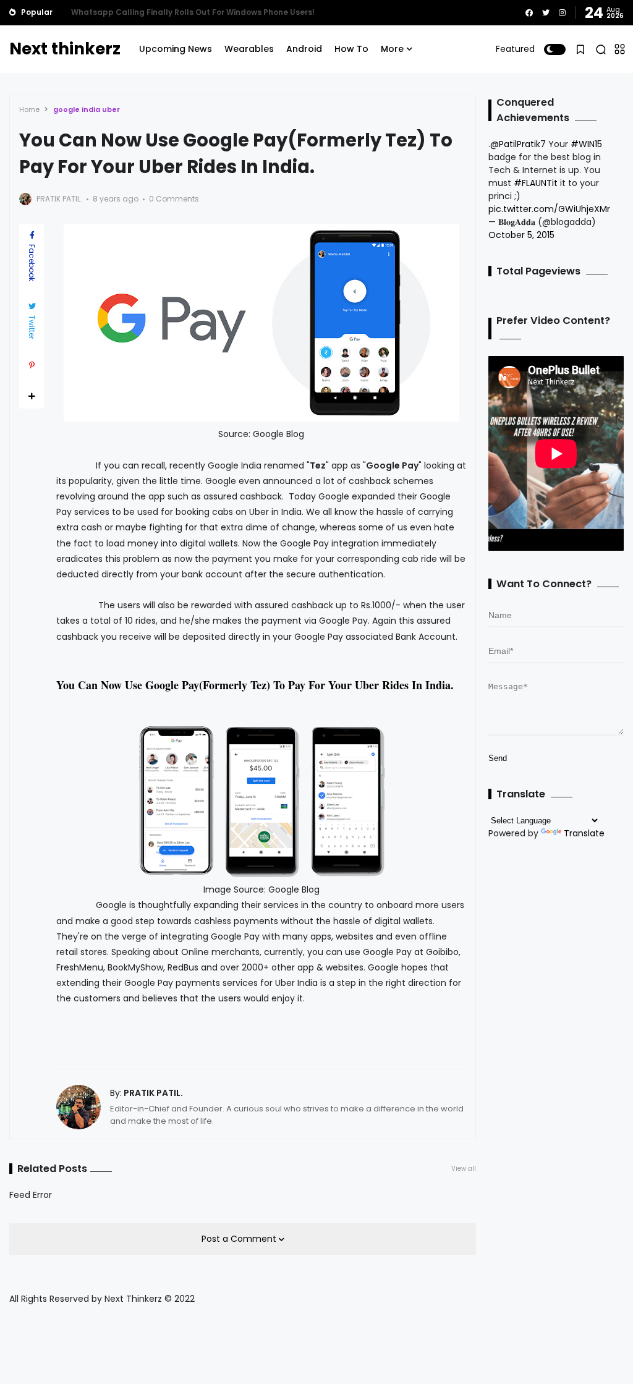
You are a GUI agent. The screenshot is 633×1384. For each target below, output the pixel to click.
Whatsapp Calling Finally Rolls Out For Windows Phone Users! (193, 12)
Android (304, 49)
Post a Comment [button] (240, 1239)
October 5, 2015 (521, 235)
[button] (555, 49)
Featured (515, 49)
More (392, 49)
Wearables (249, 49)
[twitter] (546, 12)
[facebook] (529, 12)
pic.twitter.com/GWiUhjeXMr (549, 209)
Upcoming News (175, 49)
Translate (584, 833)
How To (351, 49)
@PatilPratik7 (518, 144)
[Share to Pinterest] (31, 365)
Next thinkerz (65, 49)
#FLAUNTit (536, 183)
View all (463, 1168)
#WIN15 (586, 144)
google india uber (86, 109)
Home (29, 109)
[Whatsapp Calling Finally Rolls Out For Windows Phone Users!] (62, 12)
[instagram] (562, 12)
